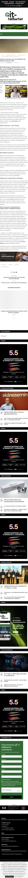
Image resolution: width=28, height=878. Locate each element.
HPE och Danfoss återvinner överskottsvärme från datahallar (14, 500)
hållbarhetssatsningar (10, 102)
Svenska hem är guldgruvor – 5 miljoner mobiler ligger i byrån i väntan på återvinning (15, 510)
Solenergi (17, 264)
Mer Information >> (19, 876)
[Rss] (21, 5)
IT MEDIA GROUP (19, 3)
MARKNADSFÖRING (9, 3)
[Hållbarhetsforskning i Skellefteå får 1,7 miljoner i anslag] (14, 575)
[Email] (19, 5)
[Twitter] (8, 5)
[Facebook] (6, 5)
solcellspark (10, 182)
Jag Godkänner (9, 876)
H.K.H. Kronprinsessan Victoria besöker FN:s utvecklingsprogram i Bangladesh (14, 597)
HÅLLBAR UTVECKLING (10, 55)
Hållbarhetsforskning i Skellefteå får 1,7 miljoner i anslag (15, 587)
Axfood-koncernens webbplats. (12, 249)
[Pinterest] (12, 5)
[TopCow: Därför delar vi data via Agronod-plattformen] (14, 401)
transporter (15, 157)
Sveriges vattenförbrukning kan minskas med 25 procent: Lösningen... (14, 311)
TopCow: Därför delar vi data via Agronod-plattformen (14, 413)
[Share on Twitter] (12, 272)
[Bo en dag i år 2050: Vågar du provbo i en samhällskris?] (14, 662)
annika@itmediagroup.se (10, 841)
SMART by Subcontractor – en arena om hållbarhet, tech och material (13, 685)
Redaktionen (9, 62)
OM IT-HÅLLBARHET (20, 2)
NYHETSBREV (5, 2)
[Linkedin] (14, 5)
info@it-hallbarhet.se (9, 829)
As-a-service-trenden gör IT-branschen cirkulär (15, 506)
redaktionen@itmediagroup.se (12, 846)
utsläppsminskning (5, 266)
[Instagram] (10, 5)
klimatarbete (3, 264)
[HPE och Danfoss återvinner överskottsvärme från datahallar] (14, 488)
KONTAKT (11, 2)
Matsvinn (10, 264)
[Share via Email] (16, 272)
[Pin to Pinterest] (13, 272)
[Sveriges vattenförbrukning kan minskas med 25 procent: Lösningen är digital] (14, 299)
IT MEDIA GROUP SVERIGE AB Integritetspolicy (11, 854)
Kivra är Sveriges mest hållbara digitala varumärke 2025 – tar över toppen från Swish (16, 419)
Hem (2, 55)
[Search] (26, 34)
